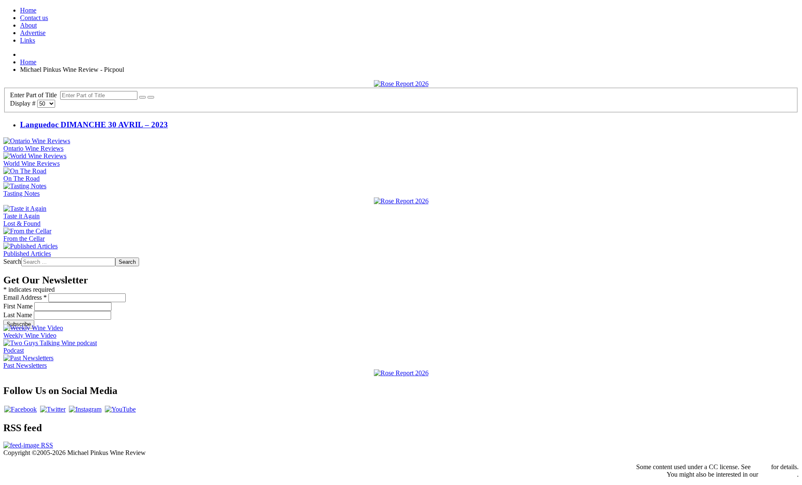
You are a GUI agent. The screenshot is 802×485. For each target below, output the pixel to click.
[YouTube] (120, 409)
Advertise (33, 32)
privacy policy (778, 474)
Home (28, 10)
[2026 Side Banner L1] (401, 201)
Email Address (25, 297)
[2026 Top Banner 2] (401, 83)
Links (27, 40)
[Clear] (150, 97)
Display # (23, 103)
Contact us (34, 17)
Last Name (18, 314)
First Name (18, 306)
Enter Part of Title (35, 95)
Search (12, 261)
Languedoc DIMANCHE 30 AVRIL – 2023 (94, 124)
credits (760, 466)
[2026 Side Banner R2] (401, 372)
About (28, 25)
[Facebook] (20, 409)
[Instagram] (85, 409)
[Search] (142, 97)
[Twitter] (52, 409)
